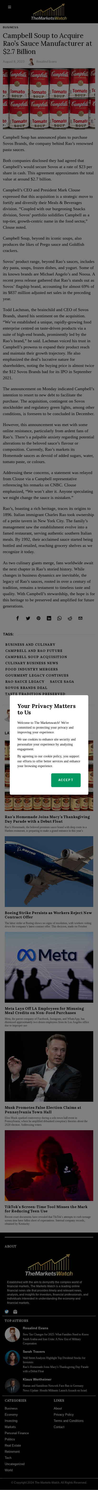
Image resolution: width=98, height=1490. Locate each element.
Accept (66, 780)
